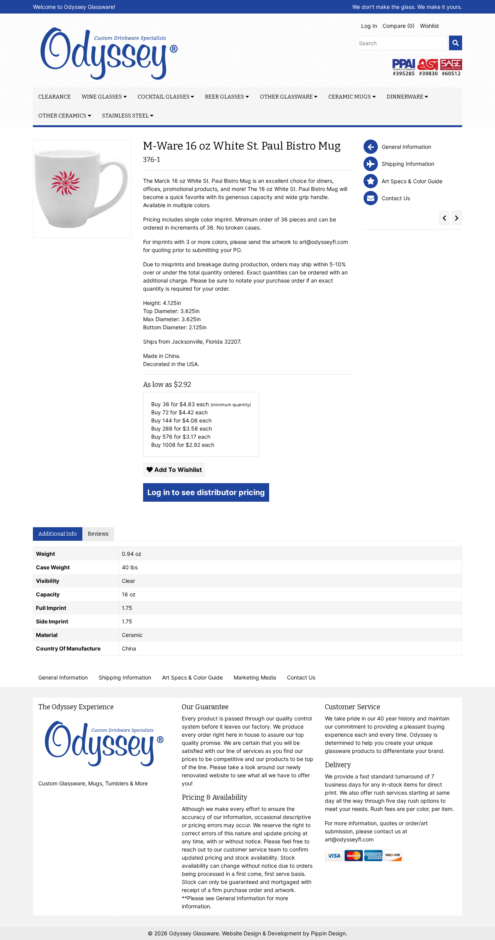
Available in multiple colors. (177, 205)
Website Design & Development (262, 933)
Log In (369, 25)
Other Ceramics (62, 115)
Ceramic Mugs (349, 97)
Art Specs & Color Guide (192, 677)
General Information (63, 677)
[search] (455, 43)
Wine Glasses (102, 97)
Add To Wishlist (177, 469)
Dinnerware (405, 97)
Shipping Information (125, 677)
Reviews (98, 534)
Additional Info (57, 534)
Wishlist (429, 25)
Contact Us (301, 677)
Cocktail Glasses (163, 97)
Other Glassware (286, 97)
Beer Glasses (224, 97)
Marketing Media (255, 677)
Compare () (398, 25)
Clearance (54, 97)
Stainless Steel (125, 115)
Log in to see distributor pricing (206, 492)
